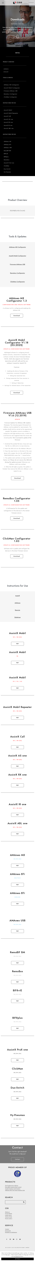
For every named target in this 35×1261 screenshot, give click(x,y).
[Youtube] (14, 1239)
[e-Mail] (20, 1239)
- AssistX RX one (8, 122)
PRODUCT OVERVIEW (8, 62)
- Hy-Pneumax (7, 172)
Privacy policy (8, 1218)
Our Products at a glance (11, 1185)
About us (7, 1212)
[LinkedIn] (10, 1239)
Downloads (8, 1231)
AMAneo (17, 603)
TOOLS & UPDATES (8, 77)
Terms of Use (8, 1217)
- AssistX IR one (7, 125)
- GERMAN (5, 69)
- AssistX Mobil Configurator (11, 88)
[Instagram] (17, 1239)
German (31, 2)
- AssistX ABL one (8, 128)
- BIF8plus (6, 157)
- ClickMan (6, 166)
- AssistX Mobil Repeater (10, 113)
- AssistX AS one (8, 119)
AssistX (17, 596)
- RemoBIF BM (7, 151)
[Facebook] (7, 1239)
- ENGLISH (5, 72)
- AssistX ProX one (8, 163)
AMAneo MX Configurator (17, 247)
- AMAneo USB (7, 147)
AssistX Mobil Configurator (17, 256)
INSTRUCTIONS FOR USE (9, 103)
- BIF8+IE (5, 154)
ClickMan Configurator (17, 282)
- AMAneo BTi (7, 144)
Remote (17, 610)
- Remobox (6, 160)
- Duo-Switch (6, 169)
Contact (7, 1229)
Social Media (8, 1213)
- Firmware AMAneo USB (10, 91)
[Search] (23, 1201)
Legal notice (8, 1215)
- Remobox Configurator (10, 94)
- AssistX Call (7, 116)
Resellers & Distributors (11, 1232)
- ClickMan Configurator (10, 97)
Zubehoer (17, 617)
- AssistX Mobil (7, 110)
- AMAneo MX (7, 141)
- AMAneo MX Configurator (11, 85)
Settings (17, 1258)
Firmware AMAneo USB (17, 264)
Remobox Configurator (17, 273)
